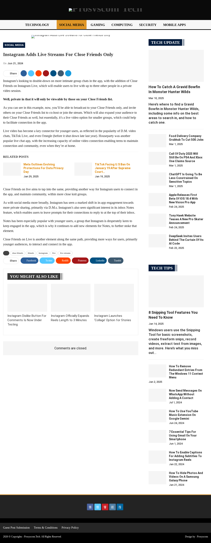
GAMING (98, 25)
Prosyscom (202, 536)
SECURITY (148, 25)
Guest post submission (16, 527)
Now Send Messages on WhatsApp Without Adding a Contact (185, 394)
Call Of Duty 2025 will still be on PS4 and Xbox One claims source (185, 157)
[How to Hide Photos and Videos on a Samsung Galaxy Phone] (157, 477)
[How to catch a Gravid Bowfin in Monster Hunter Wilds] (176, 66)
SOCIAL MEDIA (71, 25)
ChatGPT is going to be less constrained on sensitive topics (185, 178)
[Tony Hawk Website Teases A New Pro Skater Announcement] (157, 220)
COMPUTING (121, 25)
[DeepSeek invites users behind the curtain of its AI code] (157, 240)
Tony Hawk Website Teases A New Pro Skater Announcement (186, 219)
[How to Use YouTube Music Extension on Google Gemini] (157, 415)
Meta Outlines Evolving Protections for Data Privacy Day (43, 168)
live (53, 253)
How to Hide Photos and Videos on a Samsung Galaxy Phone (186, 476)
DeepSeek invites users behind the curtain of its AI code (186, 239)
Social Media (14, 45)
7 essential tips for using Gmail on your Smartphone (183, 435)
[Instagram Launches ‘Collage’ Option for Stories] (114, 298)
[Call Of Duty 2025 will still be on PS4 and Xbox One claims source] (157, 158)
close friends (17, 253)
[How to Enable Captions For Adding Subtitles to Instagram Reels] (157, 457)
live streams (65, 253)
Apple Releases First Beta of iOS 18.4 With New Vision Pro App (183, 198)
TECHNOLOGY (37, 25)
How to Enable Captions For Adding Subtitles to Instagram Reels (185, 456)
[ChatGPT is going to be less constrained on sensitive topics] (157, 179)
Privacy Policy (70, 527)
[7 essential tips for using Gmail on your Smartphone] (157, 436)
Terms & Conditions (45, 527)
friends (31, 253)
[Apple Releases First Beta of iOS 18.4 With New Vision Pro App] (157, 199)
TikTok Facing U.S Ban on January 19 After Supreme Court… (112, 168)
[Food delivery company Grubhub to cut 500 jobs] (157, 140)
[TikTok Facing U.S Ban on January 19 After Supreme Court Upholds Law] (83, 169)
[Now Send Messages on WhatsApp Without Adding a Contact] (157, 395)
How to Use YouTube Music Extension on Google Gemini (183, 415)
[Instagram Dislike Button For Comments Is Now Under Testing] (27, 298)
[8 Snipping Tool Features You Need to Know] (176, 291)
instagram (43, 253)
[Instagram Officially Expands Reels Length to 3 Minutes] (71, 298)
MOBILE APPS (174, 25)
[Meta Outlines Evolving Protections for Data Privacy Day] (12, 169)
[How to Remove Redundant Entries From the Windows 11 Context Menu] (157, 371)
